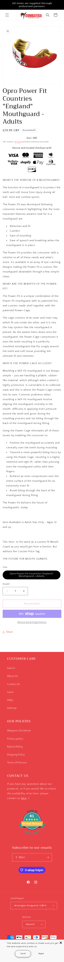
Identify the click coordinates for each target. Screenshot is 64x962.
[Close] (61, 943)
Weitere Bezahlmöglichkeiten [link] (32, 622)
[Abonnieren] (48, 857)
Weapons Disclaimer (19, 730)
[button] (7, 15)
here (24, 798)
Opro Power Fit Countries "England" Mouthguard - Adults (34, 575)
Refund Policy (15, 746)
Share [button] (9, 632)
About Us (12, 676)
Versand (18, 142)
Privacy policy (15, 738)
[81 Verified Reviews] (32, 836)
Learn (10, 692)
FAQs (10, 700)
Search (11, 668)
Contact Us (13, 684)
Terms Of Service (17, 762)
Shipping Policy (16, 754)
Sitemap (12, 708)
